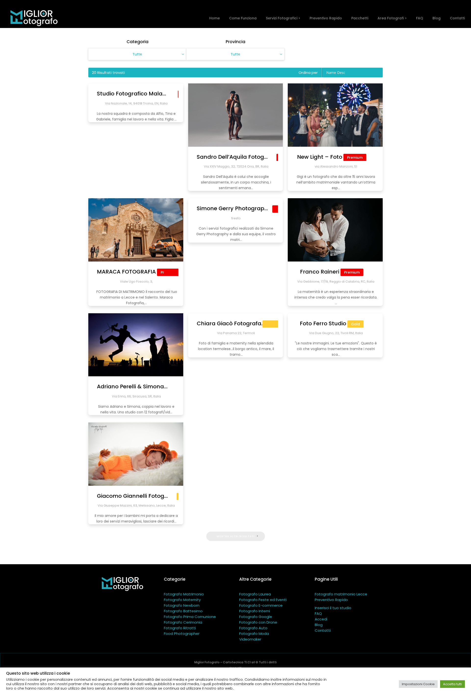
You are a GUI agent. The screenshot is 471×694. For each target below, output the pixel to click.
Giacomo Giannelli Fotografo (143, 496)
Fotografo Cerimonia (183, 622)
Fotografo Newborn (181, 605)
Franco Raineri (330, 271)
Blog (319, 624)
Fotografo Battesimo (183, 611)
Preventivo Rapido (331, 599)
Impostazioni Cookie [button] (418, 684)
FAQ (318, 613)
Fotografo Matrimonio (184, 594)
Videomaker (250, 639)
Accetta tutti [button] (452, 684)
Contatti (323, 630)
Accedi (321, 619)
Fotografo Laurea (255, 594)
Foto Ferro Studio (330, 323)
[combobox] (137, 54)
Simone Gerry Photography (244, 208)
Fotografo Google (255, 616)
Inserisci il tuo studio (333, 607)
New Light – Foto (330, 157)
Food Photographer (181, 633)
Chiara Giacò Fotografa (236, 323)
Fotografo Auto (253, 627)
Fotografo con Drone (258, 622)
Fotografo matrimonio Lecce (341, 594)
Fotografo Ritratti (180, 627)
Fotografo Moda (254, 633)
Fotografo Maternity (182, 599)
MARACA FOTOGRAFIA (136, 271)
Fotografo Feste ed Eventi (263, 599)
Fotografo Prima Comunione (190, 616)
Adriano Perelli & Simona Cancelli (152, 386)
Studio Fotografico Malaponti (147, 93)
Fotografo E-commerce (261, 605)
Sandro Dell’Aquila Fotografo (246, 157)
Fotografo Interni (254, 611)
